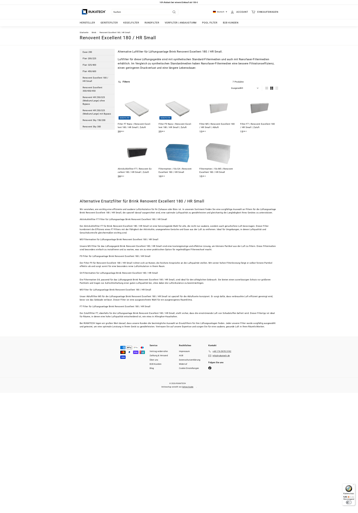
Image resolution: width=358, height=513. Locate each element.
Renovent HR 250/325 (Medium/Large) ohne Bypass (94, 100)
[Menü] (353, 485)
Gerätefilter (109, 22)
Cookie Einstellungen (189, 368)
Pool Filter (209, 22)
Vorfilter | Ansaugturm (181, 22)
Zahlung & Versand (159, 355)
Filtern (126, 81)
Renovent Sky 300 (92, 126)
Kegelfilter (131, 22)
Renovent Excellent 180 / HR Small (115, 32)
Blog (152, 368)
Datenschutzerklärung (189, 360)
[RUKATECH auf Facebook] (209, 367)
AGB (181, 355)
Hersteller (87, 22)
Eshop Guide (187, 387)
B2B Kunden (231, 22)
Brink (94, 32)
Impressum (184, 351)
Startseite (84, 32)
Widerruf (183, 364)
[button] (220, 12)
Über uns (154, 360)
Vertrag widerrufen (159, 351)
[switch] (349, 502)
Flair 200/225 (89, 58)
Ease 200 (87, 52)
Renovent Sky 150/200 (94, 120)
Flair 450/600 (89, 71)
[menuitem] (87, 22)
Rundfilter (152, 22)
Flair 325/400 (89, 65)
